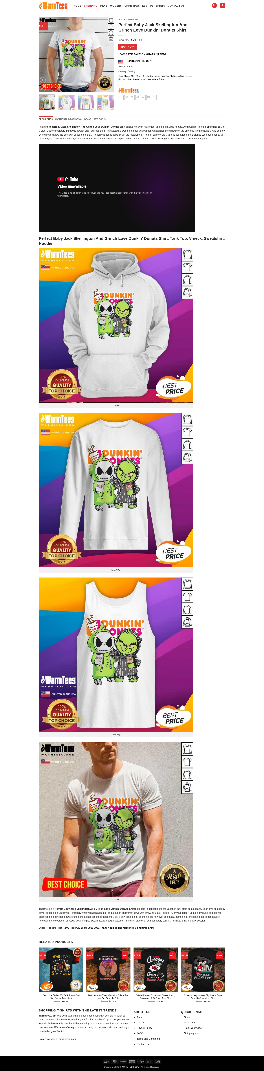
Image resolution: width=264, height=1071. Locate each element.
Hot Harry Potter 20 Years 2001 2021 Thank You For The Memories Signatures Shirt (106, 928)
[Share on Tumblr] (154, 97)
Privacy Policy (144, 1028)
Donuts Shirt (148, 76)
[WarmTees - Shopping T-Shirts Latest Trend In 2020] (54, 5)
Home (77, 5)
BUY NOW (127, 46)
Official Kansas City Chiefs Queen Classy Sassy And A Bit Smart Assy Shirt (156, 996)
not (209, 917)
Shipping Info (191, 1033)
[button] (214, 5)
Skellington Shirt (177, 76)
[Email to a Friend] (132, 97)
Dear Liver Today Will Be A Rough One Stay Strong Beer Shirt (61, 996)
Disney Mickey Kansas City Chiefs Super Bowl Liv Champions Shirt (203, 996)
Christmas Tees (136, 5)
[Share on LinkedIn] (148, 97)
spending (212, 126)
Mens (103, 5)
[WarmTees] (128, 90)
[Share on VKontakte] (143, 97)
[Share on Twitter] (126, 97)
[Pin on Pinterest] (137, 97)
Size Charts (190, 1022)
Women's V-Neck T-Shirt (154, 79)
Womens (116, 5)
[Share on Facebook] (121, 97)
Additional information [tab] (68, 119)
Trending (90, 5)
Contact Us (176, 5)
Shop (187, 1017)
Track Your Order (193, 1028)
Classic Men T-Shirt (132, 76)
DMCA (140, 1022)
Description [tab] (46, 119)
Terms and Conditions (148, 1038)
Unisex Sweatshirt (134, 79)
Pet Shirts (157, 5)
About (140, 1017)
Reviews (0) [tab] (100, 119)
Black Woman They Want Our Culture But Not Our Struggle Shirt (108, 996)
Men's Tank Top (162, 76)
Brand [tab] (87, 119)
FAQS (140, 1033)
